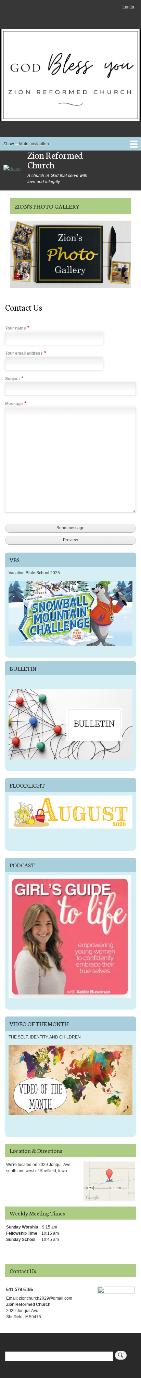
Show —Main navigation (26, 143)
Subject (12, 378)
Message (14, 403)
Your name (15, 328)
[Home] (12, 168)
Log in (128, 6)
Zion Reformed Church (55, 160)
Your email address (24, 353)
